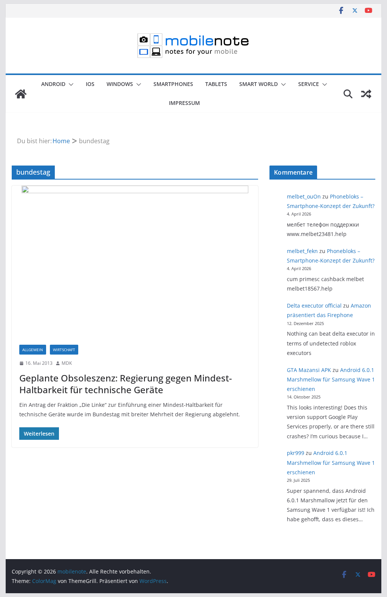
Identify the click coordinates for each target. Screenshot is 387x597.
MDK (67, 363)
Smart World (258, 84)
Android (53, 84)
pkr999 (295, 452)
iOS (90, 84)
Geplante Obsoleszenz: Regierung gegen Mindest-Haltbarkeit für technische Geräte (125, 384)
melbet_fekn (302, 251)
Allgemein (32, 349)
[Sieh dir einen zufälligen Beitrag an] (366, 94)
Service (308, 84)
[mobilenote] (21, 94)
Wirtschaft (64, 349)
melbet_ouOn (304, 196)
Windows (120, 84)
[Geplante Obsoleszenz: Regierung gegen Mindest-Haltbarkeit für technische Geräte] (135, 261)
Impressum (184, 102)
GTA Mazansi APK (309, 370)
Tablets (216, 84)
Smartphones (173, 84)
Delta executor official (314, 305)
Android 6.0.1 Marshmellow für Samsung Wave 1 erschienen (331, 379)
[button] (69, 84)
